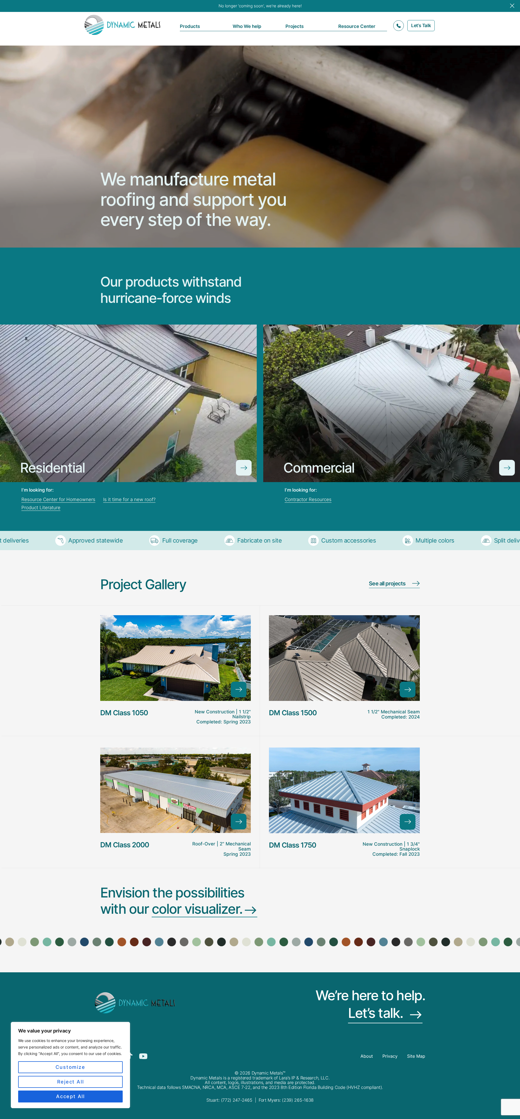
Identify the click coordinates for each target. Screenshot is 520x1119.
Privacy (390, 1056)
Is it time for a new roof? (129, 499)
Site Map (416, 1056)
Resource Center (356, 26)
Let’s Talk (421, 25)
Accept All (70, 1096)
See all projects (387, 584)
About (366, 1056)
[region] (70, 1065)
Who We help (247, 26)
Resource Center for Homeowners (58, 499)
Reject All (70, 1082)
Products (190, 26)
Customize (70, 1067)
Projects (294, 26)
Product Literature (40, 507)
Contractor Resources (308, 499)
